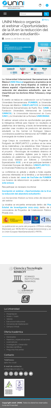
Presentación (12, 314)
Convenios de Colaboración (17, 324)
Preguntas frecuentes (15, 350)
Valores (10, 319)
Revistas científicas (14, 347)
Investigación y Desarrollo (17, 345)
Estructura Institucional (16, 322)
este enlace (8, 183)
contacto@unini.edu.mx (13, 369)
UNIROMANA (43, 116)
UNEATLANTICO (41, 165)
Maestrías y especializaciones (18, 340)
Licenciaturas (12, 342)
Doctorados (11, 337)
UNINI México (16, 82)
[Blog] (31, 374)
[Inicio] (13, 5)
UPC (38, 168)
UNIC (5, 116)
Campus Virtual (13, 327)
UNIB (46, 108)
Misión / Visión (12, 316)
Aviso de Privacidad (10, 405)
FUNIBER (33, 102)
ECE (18, 162)
